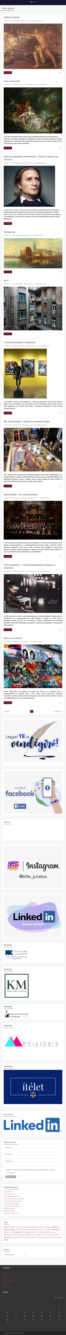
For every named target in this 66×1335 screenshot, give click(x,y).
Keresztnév (8, 1154)
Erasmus (17, 1229)
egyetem (35, 1227)
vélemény (59, 1237)
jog (60, 1229)
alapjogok (12, 1227)
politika (28, 1234)
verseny (45, 1237)
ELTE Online (6, 1272)
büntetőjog (27, 1227)
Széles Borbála (18, 284)
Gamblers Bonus (8, 1191)
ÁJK (7, 1240)
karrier (29, 1232)
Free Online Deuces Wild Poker (12, 1206)
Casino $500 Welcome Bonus (12, 1196)
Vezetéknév (8, 1161)
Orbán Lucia (17, 425)
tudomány (8, 1237)
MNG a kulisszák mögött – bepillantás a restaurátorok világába (27, 421)
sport (40, 1235)
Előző (8, 711)
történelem (16, 1237)
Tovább (9, 72)
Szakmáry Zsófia (19, 346)
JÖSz (23, 1232)
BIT (4, 1276)
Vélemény (26, 641)
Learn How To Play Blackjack (11, 1203)
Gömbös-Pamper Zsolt (20, 498)
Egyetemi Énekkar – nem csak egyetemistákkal (20, 494)
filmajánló (29, 1229)
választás (52, 1237)
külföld (49, 1232)
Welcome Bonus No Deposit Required (14, 1199)
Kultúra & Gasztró (27, 163)
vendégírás (33, 1237)
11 (16, 1313)
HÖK (49, 1229)
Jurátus (17, 1232)
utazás (26, 1237)
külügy (53, 1232)
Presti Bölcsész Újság (9, 1280)
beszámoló (19, 1227)
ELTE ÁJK (9, 1230)
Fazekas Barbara (19, 84)
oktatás (22, 1234)
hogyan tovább (43, 1229)
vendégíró (39, 1237)
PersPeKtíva (6, 1282)
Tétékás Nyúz (6, 1286)
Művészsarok (26, 20)
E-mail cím (8, 1147)
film (25, 1229)
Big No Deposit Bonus (10, 1194)
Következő (56, 711)
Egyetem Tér (33, 498)
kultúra (43, 1232)
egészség (49, 1227)
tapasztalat (52, 1234)
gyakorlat (35, 1229)
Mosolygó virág (9, 232)
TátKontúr (5, 1284)
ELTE (56, 1227)
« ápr (4, 1328)
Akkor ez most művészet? (13, 638)
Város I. (6, 280)
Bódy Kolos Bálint (19, 571)
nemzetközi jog (15, 1234)
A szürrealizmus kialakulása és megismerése (20, 342)
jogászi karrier (8, 1232)
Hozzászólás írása (38, 20)
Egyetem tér (42, 1227)
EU (22, 1229)
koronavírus (36, 1232)
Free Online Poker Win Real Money (13, 1201)
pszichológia (34, 1234)
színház (45, 1234)
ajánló (6, 1227)
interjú (55, 1230)
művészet (7, 1234)
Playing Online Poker (9, 1208)
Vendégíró (17, 163)
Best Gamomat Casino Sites (11, 1213)
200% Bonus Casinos (9, 1211)
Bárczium (5, 1274)
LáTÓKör (5, 1278)
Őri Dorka (16, 20)
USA (21, 1237)
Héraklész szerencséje (12, 17)
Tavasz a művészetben (12, 81)
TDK (58, 1234)
